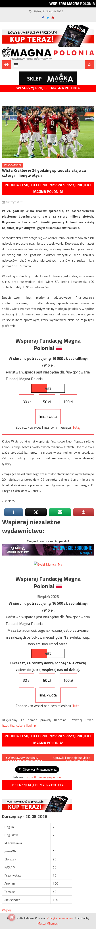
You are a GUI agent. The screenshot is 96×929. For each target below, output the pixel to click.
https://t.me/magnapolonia (43, 777)
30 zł (27, 402)
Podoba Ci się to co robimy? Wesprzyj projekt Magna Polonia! (48, 188)
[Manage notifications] (11, 917)
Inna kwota (48, 416)
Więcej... (7, 910)
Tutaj (76, 427)
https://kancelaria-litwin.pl (19, 725)
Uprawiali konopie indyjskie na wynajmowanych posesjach (71, 758)
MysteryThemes (48, 923)
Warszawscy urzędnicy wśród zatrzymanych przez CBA (24, 758)
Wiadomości (12, 165)
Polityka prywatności (60, 918)
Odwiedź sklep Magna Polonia (48, 78)
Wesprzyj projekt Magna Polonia (48, 88)
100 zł (68, 402)
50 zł (47, 402)
